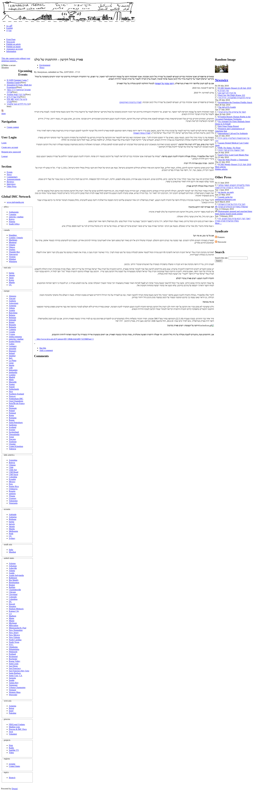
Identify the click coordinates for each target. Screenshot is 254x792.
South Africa (14, 224)
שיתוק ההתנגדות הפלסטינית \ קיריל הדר (234, 97)
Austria (12, 310)
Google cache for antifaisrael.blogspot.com (225, 198)
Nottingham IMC (16, 399)
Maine (11, 618)
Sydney (12, 538)
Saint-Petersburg (16, 422)
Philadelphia (14, 649)
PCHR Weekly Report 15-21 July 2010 (234, 164)
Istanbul (12, 356)
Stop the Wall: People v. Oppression (233, 160)
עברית (9, 30)
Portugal (12, 413)
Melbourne (13, 531)
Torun (11, 437)
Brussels (12, 325)
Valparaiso (13, 501)
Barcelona (13, 313)
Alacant (12, 298)
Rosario (12, 491)
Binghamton (14, 582)
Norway (12, 396)
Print (11, 745)
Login (3, 143)
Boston (12, 585)
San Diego (13, 666)
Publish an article (13, 44)
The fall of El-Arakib (227, 107)
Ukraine (12, 444)
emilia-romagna (15, 336)
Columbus (13, 599)
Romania (12, 418)
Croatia (12, 332)
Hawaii (12, 604)
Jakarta (12, 275)
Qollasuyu (13, 489)
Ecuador (12, 479)
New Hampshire (16, 630)
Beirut (11, 708)
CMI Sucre (13, 474)
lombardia (13, 372)
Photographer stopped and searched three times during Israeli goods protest (233, 212)
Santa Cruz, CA (15, 675)
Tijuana (12, 496)
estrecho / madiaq (16, 217)
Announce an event (14, 49)
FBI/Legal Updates (17, 724)
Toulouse (13, 441)
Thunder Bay (14, 252)
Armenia (12, 305)
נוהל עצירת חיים (13, 97)
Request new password (11, 152)
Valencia (12, 449)
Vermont (12, 690)
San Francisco (15, 668)
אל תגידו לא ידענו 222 (227, 93)
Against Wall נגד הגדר (16, 94)
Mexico (12, 482)
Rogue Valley (14, 661)
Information (11, 51)
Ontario (12, 245)
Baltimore (13, 578)
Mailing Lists (14, 727)
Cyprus (12, 334)
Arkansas (13, 566)
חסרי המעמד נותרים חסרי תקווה (231, 150)
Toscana (12, 439)
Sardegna (13, 425)
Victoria (12, 257)
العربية (9, 26)
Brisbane (12, 519)
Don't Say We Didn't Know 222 (231, 95)
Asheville (13, 568)
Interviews (11, 184)
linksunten (13, 370)
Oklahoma (13, 647)
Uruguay (12, 498)
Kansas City (14, 611)
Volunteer (13, 734)
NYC (11, 644)
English (9, 28)
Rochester (13, 659)
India (11, 550)
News (9, 174)
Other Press (11, 186)
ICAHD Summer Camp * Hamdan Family (17, 81)
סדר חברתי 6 (223, 90)
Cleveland (13, 594)
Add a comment (46, 350)
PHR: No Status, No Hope (229, 148)
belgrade (12, 320)
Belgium (12, 317)
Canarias (12, 214)
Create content (13, 127)
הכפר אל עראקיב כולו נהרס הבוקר (232, 112)
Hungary (12, 351)
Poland (12, 410)
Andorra (12, 301)
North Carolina (15, 640)
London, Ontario (16, 237)
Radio (11, 748)
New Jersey (14, 632)
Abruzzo (12, 296)
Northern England (16, 394)
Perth (11, 533)
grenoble (12, 348)
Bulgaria (12, 327)
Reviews (10, 182)
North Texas (14, 642)
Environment (44, 65)
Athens (12, 308)
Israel (11, 711)
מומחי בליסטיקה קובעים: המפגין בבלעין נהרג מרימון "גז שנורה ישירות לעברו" (232, 186)
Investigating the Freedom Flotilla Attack (235, 102)
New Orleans (14, 637)
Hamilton (13, 235)
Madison (12, 616)
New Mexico (14, 635)
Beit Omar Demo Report (228, 126)
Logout (4, 156)
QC (10, 285)
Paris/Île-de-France (17, 403)
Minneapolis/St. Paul (17, 628)
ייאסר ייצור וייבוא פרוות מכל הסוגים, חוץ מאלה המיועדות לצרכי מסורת (233, 219)
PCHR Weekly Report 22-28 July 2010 (234, 88)
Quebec (12, 249)
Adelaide (12, 514)
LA (10, 613)
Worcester (13, 695)
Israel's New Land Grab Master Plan (233, 155)
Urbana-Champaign (17, 687)
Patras (11, 406)
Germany (13, 346)
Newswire (10, 42)
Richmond (13, 656)
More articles (220, 167)
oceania (12, 764)
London (12, 375)
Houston (12, 606)
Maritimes (13, 240)
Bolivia (12, 462)
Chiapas (12, 465)
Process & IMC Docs (18, 729)
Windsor (12, 259)
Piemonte (13, 408)
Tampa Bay (14, 683)
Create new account (9, 147)
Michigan (13, 623)
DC (10, 601)
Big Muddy (14, 580)
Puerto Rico (14, 486)
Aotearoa (13, 517)
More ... (218, 223)
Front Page (10, 39)
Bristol (11, 322)
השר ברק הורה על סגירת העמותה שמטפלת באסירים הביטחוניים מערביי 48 (231, 205)
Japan (11, 278)
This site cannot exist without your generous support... (15, 59)
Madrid (12, 377)
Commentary (12, 177)
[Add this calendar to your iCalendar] (2, 111)
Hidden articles (221, 169)
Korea (11, 280)
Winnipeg (13, 261)
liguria (11, 365)
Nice (11, 391)
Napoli (12, 387)
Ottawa (12, 247)
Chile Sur (13, 470)
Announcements (13, 179)
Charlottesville (15, 590)
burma (11, 273)
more (3, 113)
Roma (11, 415)
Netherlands (14, 389)
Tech (11, 731)
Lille (11, 368)
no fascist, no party (226, 192)
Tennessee (13, 685)
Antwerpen (13, 303)
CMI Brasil (13, 472)
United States (14, 766)
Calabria (12, 329)
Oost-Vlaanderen (16, 401)
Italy (11, 358)
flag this (42, 348)
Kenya (11, 219)
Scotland (12, 427)
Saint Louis (13, 663)
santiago (12, 493)
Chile (11, 467)
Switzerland (14, 432)
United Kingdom (16, 446)
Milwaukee (13, 625)
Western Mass (15, 692)
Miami (11, 621)
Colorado (13, 597)
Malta (11, 379)
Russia (11, 420)
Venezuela (13, 503)
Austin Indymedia (16, 575)
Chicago (12, 592)
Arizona (12, 563)
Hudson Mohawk (16, 609)
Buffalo (12, 587)
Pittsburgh (13, 652)
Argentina (13, 460)
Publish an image (13, 46)
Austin (11, 573)
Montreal (12, 242)
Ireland (12, 353)
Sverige (12, 430)
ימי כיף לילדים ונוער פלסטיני (18, 104)
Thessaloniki (14, 434)
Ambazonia (14, 212)
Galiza (11, 344)
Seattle (11, 680)
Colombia (13, 477)
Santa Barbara (15, 673)
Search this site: (221, 258)
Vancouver (13, 254)
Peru (11, 484)
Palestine (12, 713)
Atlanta (12, 570)
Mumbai (12, 552)
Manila (12, 282)
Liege (11, 363)
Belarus (12, 315)
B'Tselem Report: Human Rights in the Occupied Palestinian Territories (233, 118)
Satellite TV (14, 750)
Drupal (14, 788)
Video (11, 752)
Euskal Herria (14, 341)
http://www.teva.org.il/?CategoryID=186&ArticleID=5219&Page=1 (64, 339)
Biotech (12, 777)
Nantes (12, 384)
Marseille (13, 382)
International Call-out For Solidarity (233, 133)
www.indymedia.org (15, 202)
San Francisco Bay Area (19, 671)
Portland (12, 654)
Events (9, 172)
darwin (12, 524)
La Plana (12, 360)
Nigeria (12, 221)
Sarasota (12, 678)
